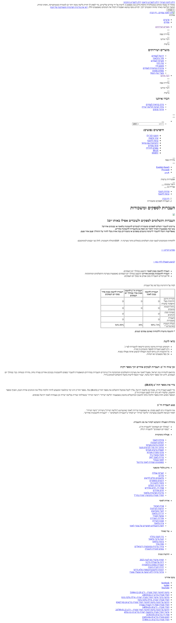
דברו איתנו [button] (164, 75)
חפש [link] (135, 124)
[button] (174, 114)
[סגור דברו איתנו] (168, 78)
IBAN (155, 150)
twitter (166, 585)
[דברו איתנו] (168, 37)
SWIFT (155, 153)
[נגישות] (168, 42)
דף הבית (165, 198)
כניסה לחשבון (152, 140)
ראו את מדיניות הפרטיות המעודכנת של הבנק (69, 7)
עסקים (166, 22)
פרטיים (166, 20)
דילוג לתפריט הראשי (150, 2)
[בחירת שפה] (168, 32)
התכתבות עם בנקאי (150, 143)
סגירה (171, 10)
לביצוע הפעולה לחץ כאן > (164, 262)
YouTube (165, 588)
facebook (165, 583)
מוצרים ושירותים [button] (162, 27)
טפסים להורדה (152, 148)
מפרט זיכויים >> (168, 250)
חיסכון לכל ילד (152, 135)
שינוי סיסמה (153, 138)
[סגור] (174, 117)
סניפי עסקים (153, 145)
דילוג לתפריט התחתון (132, 2)
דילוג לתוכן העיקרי (167, 2)
